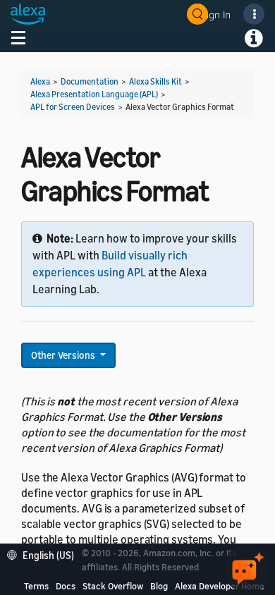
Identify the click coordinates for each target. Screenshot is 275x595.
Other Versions (64, 355)
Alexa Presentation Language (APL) (94, 94)
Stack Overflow (112, 585)
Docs (65, 585)
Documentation (89, 81)
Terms (36, 585)
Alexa (40, 81)
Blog (159, 585)
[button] (44, 554)
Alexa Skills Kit (155, 81)
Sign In (216, 14)
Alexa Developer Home (219, 585)
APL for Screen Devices (72, 107)
